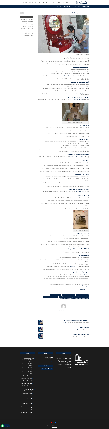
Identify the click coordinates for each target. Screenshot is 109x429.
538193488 (83, 288)
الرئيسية (32, 355)
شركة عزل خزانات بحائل (29, 402)
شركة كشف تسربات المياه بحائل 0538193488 (81, 296)
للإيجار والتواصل (54, 427)
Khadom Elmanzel (79, 54)
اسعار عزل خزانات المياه (28, 35)
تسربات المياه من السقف (28, 26)
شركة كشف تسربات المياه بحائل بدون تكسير (51, 296)
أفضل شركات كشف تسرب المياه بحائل (80, 334)
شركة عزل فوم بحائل (28, 398)
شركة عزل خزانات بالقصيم (27, 403)
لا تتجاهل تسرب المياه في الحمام (79, 93)
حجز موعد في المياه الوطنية (27, 21)
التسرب (74, 197)
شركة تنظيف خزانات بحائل (27, 410)
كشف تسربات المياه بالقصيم (26, 381)
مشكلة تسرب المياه (84, 327)
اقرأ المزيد (64, 322)
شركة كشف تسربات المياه (29, 358)
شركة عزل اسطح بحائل (29, 389)
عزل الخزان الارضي (29, 32)
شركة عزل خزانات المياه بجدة (26, 412)
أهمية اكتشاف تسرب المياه (78, 99)
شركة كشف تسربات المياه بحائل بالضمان (65, 296)
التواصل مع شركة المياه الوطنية (27, 19)
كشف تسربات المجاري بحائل (26, 383)
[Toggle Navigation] (21, 2)
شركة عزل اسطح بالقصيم (27, 391)
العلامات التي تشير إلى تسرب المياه (76, 156)
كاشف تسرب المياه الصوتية (76, 185)
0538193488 (65, 6)
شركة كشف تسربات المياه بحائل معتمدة (66, 298)
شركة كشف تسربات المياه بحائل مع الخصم (81, 298)
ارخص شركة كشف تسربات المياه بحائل (82, 295)
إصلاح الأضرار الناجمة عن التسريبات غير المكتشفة (64, 75)
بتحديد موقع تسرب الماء (79, 191)
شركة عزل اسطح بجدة (27, 396)
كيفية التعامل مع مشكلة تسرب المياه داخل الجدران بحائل (76, 320)
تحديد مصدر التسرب (73, 266)
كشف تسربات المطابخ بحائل (26, 378)
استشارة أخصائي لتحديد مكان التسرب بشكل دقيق (60, 251)
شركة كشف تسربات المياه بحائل (56, 295)
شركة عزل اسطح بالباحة (27, 393)
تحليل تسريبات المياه (85, 274)
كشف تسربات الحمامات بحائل (26, 376)
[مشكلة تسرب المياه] (40, 329)
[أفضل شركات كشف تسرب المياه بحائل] (40, 336)
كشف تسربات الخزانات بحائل (26, 386)
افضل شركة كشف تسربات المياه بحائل (68, 295)
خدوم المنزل (49, 425)
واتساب (6, 425)
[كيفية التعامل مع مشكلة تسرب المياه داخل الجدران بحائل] (40, 322)
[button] (106, 420)
